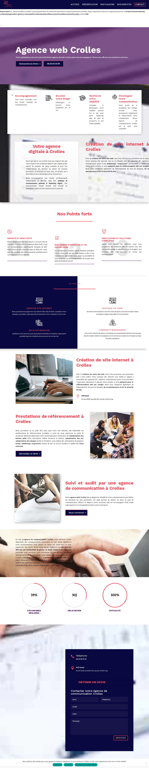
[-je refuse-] (146, 763)
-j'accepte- (57, 765)
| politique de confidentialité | (86, 765)
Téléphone (81, 655)
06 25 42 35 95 (53, 64)
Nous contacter (76, 512)
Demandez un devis (28, 453)
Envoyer (121, 738)
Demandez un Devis (28, 64)
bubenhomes (5, 26)
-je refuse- (68, 765)
